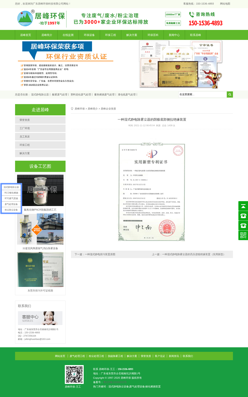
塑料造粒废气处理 (81, 94)
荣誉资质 (25, 119)
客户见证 (160, 356)
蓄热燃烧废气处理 (104, 94)
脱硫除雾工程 (115, 356)
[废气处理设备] (124, 19)
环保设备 (89, 34)
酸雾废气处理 (59, 94)
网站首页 (60, 356)
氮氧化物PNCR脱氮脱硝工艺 (40, 209)
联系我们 (188, 356)
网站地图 (225, 3)
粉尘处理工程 (96, 356)
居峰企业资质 (108, 108)
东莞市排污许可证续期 (40, 290)
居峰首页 (25, 34)
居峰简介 (46, 34)
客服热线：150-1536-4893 (198, 3)
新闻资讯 (174, 356)
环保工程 (110, 34)
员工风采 (25, 136)
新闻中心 (174, 34)
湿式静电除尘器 (40, 94)
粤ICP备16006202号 (115, 382)
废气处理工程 (77, 356)
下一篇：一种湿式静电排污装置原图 (95, 254)
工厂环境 (25, 128)
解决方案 (131, 34)
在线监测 (68, 34)
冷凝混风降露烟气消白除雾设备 (40, 248)
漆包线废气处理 (127, 94)
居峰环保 (80, 108)
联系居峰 (195, 34)
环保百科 (153, 34)
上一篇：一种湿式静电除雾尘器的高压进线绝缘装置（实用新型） (189, 254)
